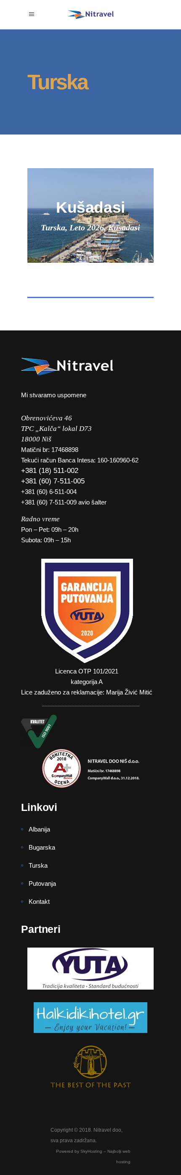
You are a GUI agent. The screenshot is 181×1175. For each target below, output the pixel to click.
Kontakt (39, 901)
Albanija (39, 829)
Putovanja (42, 883)
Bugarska (42, 847)
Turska (38, 865)
